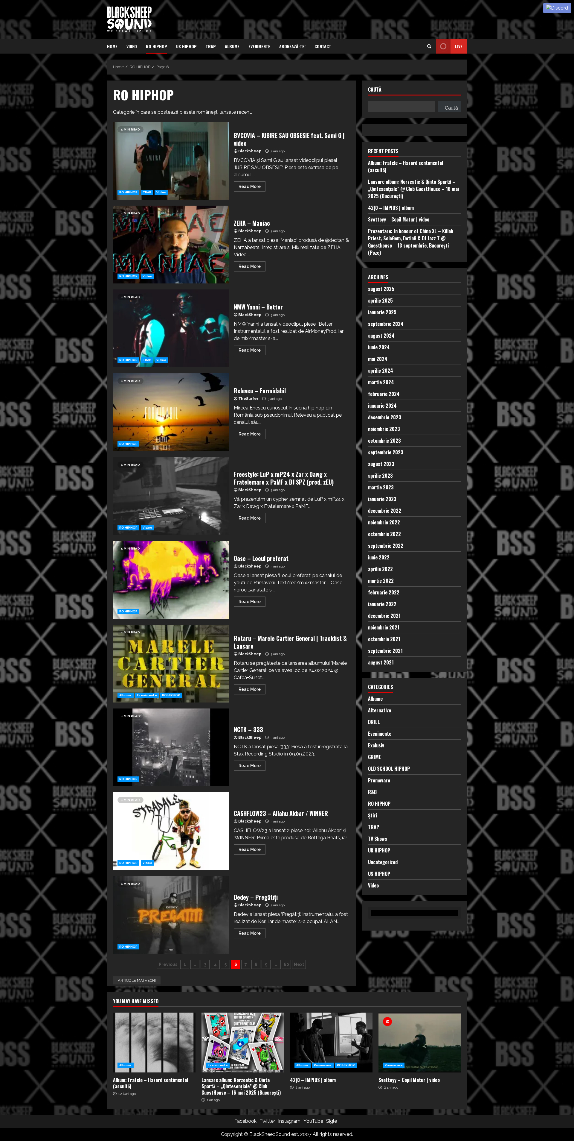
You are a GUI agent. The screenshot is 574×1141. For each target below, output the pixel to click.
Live (458, 46)
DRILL (374, 721)
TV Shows (377, 838)
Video (131, 46)
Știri (372, 815)
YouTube (313, 1121)
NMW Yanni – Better (171, 328)
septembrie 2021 (385, 650)
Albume (232, 46)
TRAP (211, 46)
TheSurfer (248, 399)
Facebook (245, 1121)
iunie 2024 (379, 347)
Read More (250, 186)
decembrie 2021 (384, 615)
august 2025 (381, 288)
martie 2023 (381, 487)
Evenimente (259, 46)
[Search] (429, 46)
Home (112, 46)
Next (299, 964)
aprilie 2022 (380, 568)
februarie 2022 (383, 592)
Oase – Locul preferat (171, 580)
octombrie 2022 (384, 533)
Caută (374, 90)
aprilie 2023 (380, 475)
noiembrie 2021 (383, 627)
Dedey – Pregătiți (171, 915)
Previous (168, 964)
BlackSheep (249, 151)
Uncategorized (383, 861)
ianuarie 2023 (382, 498)
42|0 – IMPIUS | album (391, 207)
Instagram (289, 1121)
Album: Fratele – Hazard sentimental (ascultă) (154, 1042)
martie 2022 (381, 580)
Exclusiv (376, 745)
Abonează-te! (292, 46)
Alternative (379, 710)
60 (286, 964)
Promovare (379, 780)
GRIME (374, 756)
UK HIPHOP (379, 850)
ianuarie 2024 (382, 405)
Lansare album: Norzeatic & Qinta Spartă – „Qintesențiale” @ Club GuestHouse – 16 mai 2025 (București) (413, 188)
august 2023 (381, 463)
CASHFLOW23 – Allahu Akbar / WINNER (171, 831)
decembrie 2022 (384, 510)
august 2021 (381, 662)
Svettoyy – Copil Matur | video (398, 219)
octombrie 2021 (384, 638)
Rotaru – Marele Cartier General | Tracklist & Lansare (171, 663)
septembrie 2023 (385, 452)
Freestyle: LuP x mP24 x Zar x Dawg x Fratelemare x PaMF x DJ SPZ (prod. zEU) (171, 496)
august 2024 (381, 335)
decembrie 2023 (384, 417)
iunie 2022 (379, 557)
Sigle (331, 1121)
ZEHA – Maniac (171, 244)
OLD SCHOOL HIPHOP (389, 768)
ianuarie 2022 (382, 603)
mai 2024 (377, 358)
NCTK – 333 (171, 747)
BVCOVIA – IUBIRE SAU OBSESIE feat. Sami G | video (171, 161)
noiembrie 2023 (384, 428)
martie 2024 (381, 382)
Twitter (267, 1121)
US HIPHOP (186, 46)
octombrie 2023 (384, 440)
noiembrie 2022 (384, 522)
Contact (323, 46)
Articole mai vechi (137, 980)
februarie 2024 (384, 393)
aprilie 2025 (380, 300)
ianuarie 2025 (382, 311)
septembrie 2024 (386, 323)
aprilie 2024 (380, 370)
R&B (372, 791)
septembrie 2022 (385, 545)
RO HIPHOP (156, 46)
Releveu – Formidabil (171, 412)
